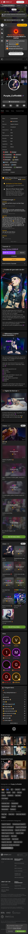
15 (4, 607)
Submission (18, 154)
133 (5, 623)
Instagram (13, 172)
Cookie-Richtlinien (18, 871)
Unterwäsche (8, 157)
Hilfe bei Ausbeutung (18, 877)
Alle (23, 425)
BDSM (6, 152)
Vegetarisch (19, 167)
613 (5, 560)
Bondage (14, 152)
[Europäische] (8, 789)
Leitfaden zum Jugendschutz (17, 874)
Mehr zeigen (13, 723)
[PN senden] (24, 105)
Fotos (12, 111)
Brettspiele (7, 159)
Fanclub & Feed (20, 111)
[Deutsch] (3, 789)
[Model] (25, 67)
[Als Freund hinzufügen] (17, 105)
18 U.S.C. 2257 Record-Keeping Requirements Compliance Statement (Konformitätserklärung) (13, 922)
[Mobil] (12, 789)
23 (5, 443)
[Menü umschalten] (1, 2)
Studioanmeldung (5, 887)
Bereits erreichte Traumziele (9, 263)
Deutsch (21, 854)
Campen (16, 159)
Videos (19, 5)
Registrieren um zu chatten (16, 53)
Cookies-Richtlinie (17, 928)
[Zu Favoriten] (2, 25)
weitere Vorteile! (18, 51)
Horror (6, 162)
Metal (14, 164)
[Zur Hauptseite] (8, 2)
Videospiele (8, 169)
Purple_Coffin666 (16, 784)
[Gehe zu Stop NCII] (9, 917)
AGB (15, 865)
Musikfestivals (8, 167)
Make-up (7, 164)
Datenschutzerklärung (19, 863)
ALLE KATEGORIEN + (7, 848)
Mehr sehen (13, 241)
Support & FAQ (17, 885)
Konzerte (14, 162)
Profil (2, 111)
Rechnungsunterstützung (19, 888)
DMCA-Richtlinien (18, 868)
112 (17, 607)
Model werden (4, 884)
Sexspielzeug (8, 154)
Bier (16, 157)
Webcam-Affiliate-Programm (5, 891)
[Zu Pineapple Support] (2, 916)
